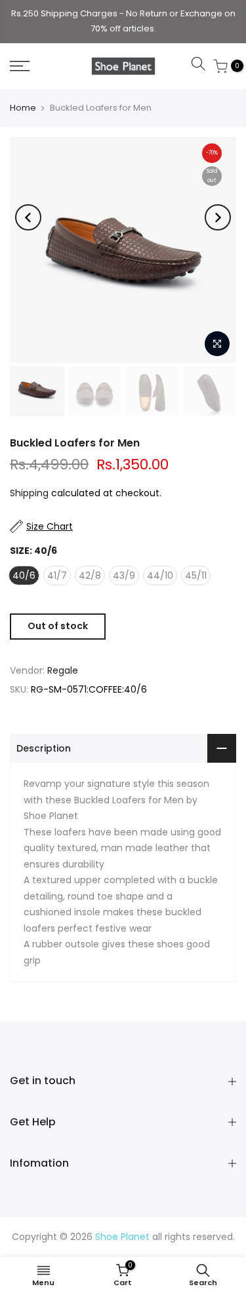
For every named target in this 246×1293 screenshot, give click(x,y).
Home (23, 107)
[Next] (218, 217)
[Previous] (28, 217)
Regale (62, 670)
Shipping (29, 493)
